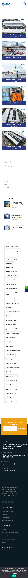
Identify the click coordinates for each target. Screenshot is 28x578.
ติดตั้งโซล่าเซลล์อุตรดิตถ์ (11, 288)
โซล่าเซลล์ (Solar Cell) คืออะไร (13, 350)
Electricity (8, 251)
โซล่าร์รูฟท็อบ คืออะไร (11, 342)
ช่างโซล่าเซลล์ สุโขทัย (11, 275)
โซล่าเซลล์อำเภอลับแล (11, 393)
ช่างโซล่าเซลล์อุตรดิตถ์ (11, 280)
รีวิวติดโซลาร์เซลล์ (10, 316)
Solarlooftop (9, 267)
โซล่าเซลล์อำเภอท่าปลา (11, 372)
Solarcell (15, 259)
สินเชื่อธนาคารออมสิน (7, 520)
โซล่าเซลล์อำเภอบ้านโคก (11, 380)
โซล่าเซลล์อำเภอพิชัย (11, 385)
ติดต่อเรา (4, 542)
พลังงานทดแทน (9, 298)
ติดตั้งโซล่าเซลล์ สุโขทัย (11, 284)
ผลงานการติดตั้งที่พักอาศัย (8, 539)
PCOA (15, 255)
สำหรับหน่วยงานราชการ (8, 511)
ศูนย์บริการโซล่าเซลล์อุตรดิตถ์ (12, 333)
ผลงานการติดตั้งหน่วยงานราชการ (10, 532)
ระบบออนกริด (9, 307)
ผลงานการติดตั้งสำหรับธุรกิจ (9, 536)
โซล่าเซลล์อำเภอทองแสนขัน (12, 367)
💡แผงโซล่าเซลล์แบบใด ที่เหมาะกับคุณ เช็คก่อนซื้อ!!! (17, 227)
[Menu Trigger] (24, 3)
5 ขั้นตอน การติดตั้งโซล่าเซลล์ (12, 246)
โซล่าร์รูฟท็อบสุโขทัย (10, 346)
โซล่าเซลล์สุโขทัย (10, 354)
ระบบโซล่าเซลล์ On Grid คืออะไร (13, 311)
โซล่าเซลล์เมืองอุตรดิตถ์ (11, 402)
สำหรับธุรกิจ (5, 514)
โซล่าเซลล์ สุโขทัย (10, 359)
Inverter (8, 255)
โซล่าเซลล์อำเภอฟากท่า (11, 389)
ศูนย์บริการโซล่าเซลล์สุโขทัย (12, 329)
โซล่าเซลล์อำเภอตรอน (11, 363)
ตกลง (14, 575)
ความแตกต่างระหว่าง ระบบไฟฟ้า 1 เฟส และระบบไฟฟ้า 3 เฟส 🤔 (16, 215)
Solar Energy (9, 263)
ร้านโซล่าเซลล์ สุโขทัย (11, 320)
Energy (17, 251)
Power (7, 259)
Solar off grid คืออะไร (11, 271)
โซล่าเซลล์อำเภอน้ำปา (11, 376)
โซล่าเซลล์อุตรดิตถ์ (10, 397)
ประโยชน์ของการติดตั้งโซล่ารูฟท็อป (12, 293)
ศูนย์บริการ (7, 184)
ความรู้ (6, 181)
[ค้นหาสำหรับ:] (12, 166)
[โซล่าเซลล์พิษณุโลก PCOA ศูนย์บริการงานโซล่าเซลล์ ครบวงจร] (6, 4)
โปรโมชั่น (6, 187)
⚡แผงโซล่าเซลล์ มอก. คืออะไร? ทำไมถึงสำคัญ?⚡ (17, 203)
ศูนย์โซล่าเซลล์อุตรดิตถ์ (11, 337)
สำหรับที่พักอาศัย (6, 517)
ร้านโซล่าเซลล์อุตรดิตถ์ (11, 324)
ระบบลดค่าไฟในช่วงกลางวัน (12, 303)
